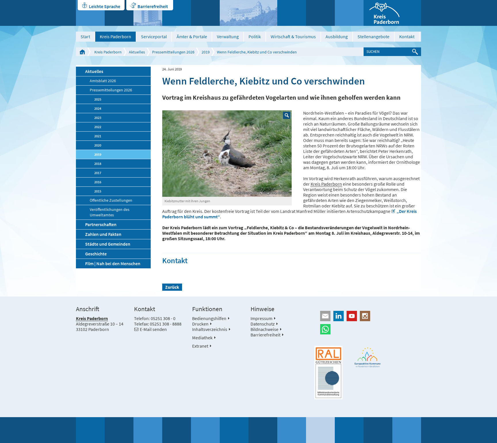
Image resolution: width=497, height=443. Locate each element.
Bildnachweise (264, 329)
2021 (97, 136)
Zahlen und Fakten (103, 234)
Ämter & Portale (192, 36)
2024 (97, 108)
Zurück (172, 287)
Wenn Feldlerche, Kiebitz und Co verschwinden (257, 52)
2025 (97, 99)
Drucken (200, 324)
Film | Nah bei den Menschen (112, 263)
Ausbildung (337, 36)
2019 (206, 52)
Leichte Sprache (104, 6)
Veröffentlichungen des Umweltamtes (109, 212)
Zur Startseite (82, 51)
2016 (97, 182)
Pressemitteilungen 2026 (173, 52)
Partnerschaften (100, 224)
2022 (97, 127)
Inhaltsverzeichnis (209, 329)
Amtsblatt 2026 (103, 80)
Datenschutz (263, 324)
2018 (97, 163)
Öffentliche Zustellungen (111, 200)
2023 (97, 117)
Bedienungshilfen (209, 318)
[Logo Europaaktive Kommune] (368, 357)
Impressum (261, 318)
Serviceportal (154, 36)
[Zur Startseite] (392, 13)
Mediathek (202, 337)
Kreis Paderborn (115, 36)
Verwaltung (228, 36)
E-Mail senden (153, 329)
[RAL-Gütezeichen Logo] (328, 372)
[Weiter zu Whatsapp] (367, 329)
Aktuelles (137, 52)
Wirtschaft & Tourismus (293, 36)
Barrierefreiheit (152, 6)
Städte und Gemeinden (107, 244)
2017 (97, 173)
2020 (97, 145)
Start (85, 36)
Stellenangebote (373, 36)
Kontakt (406, 36)
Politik (254, 36)
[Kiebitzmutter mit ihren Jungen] (227, 153)
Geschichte (96, 254)
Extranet (200, 346)
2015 (97, 191)
